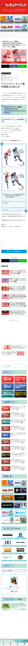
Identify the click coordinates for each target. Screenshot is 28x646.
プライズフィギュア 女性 (7, 80)
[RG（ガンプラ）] (20, 550)
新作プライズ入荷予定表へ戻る (14, 251)
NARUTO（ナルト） (7, 75)
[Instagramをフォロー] (16, 591)
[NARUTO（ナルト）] (7, 490)
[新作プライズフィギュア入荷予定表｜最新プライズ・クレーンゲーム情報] (7, 379)
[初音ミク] (7, 513)
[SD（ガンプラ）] (20, 557)
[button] (25, 366)
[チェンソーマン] (7, 505)
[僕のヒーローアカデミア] (7, 498)
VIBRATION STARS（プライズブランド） (11, 78)
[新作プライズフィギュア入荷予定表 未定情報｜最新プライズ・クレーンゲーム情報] (7, 394)
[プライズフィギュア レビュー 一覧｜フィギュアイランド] (20, 379)
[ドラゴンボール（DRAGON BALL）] (7, 483)
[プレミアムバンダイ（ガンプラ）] (7, 535)
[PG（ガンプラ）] (20, 542)
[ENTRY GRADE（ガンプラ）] (7, 557)
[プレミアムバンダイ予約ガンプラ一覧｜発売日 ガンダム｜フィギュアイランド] (20, 394)
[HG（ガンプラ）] (7, 542)
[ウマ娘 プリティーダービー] (20, 520)
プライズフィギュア (6, 73)
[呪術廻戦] (20, 498)
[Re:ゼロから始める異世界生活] (20, 505)
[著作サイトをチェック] (12, 591)
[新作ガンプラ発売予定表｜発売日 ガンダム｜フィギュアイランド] (7, 386)
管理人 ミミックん (14, 586)
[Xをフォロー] (14, 591)
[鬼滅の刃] (20, 490)
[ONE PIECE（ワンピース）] (20, 483)
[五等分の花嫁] (7, 520)
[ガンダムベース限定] (20, 535)
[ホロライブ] (20, 513)
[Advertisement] (14, 331)
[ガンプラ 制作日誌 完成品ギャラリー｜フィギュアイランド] (20, 386)
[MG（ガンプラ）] (7, 550)
